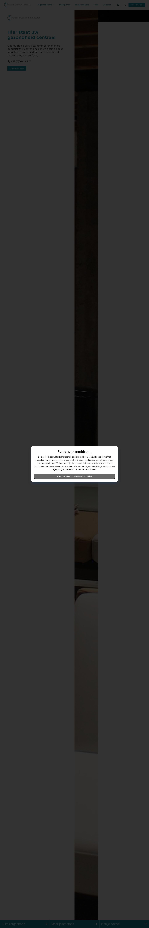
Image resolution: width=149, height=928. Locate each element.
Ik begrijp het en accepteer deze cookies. (74, 476)
